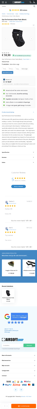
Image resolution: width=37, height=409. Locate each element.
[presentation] (5, 38)
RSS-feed (28, 396)
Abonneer (29, 345)
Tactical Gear (10, 14)
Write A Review (18, 186)
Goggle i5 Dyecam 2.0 (11, 270)
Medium (11, 69)
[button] (18, 10)
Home (3, 14)
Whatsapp (7, 332)
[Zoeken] (34, 6)
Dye (6, 21)
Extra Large (25, 69)
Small (4, 69)
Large (17, 69)
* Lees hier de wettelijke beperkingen (11, 348)
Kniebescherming (24, 14)
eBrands (23, 396)
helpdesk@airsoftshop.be (9, 330)
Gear (16, 14)
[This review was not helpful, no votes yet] (30, 221)
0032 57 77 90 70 (8, 329)
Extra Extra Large (7, 72)
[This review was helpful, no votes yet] (27, 221)
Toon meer (26, 59)
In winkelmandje (25, 406)
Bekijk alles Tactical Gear (15, 21)
